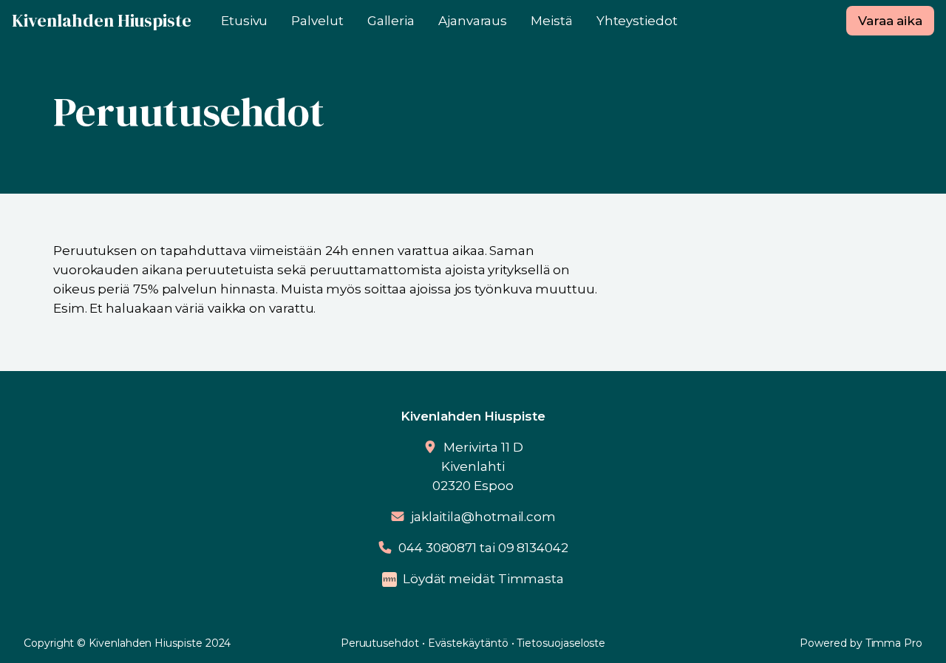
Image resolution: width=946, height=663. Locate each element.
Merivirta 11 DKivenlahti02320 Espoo (477, 466)
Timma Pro (893, 643)
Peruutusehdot (380, 643)
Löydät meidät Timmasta (483, 578)
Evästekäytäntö (468, 643)
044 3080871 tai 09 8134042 (483, 547)
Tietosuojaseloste (561, 643)
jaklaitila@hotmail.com (483, 516)
